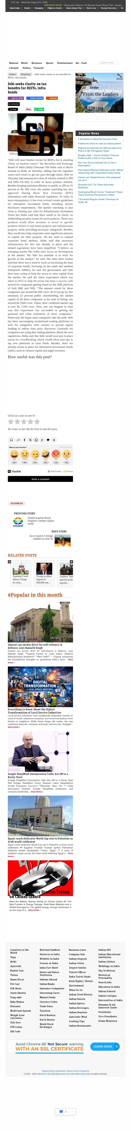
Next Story (59, 531)
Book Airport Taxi (74, 8)
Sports (49, 63)
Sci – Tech (81, 63)
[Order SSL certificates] (65, 1053)
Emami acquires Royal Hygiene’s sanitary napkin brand (41, 520)
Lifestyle (14, 68)
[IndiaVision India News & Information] (25, 21)
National (13, 63)
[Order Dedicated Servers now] (99, 112)
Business (37, 63)
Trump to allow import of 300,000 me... (44, 579)
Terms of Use (72, 1071)
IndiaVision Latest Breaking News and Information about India (63, 1074)
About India (14, 8)
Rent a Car (91, 8)
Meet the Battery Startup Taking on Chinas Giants (39, 894)
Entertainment (65, 63)
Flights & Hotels (54, 8)
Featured (38, 68)
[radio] (11, 422)
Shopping (39, 8)
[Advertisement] (88, 36)
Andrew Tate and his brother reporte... (67, 580)
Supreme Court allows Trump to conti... (20, 579)
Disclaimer (60, 1071)
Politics (27, 68)
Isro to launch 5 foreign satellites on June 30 (41, 537)
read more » (14, 727)
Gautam (53, 98)
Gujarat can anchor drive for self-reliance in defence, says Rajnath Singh (35, 646)
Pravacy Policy (48, 1071)
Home (12, 74)
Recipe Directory (108, 8)
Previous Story (24, 513)
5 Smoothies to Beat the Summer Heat (97, 139)
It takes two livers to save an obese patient (99, 143)
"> (45, 110)
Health (27, 8)
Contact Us (84, 1071)
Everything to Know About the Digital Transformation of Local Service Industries (34, 711)
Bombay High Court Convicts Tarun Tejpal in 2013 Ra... (95, 5)
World (24, 63)
